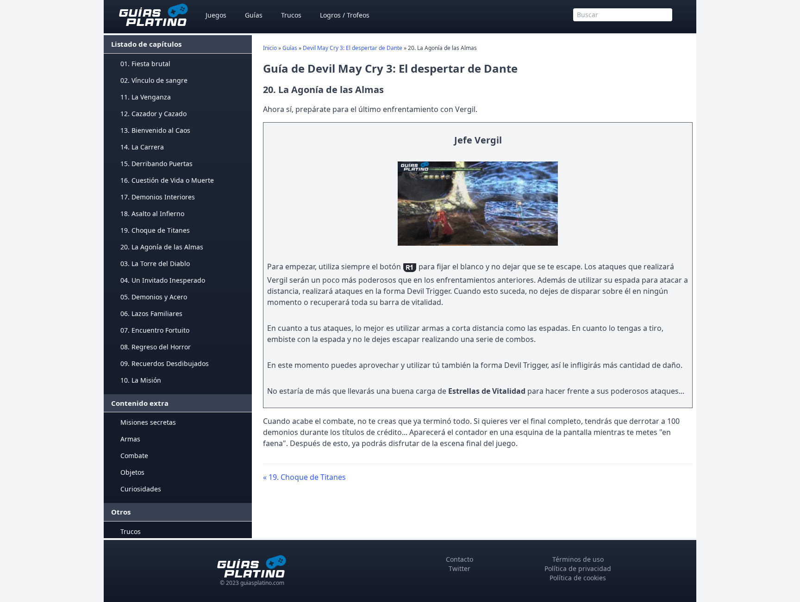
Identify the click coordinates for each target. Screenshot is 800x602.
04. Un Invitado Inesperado (162, 280)
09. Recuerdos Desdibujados (164, 363)
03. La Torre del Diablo (155, 263)
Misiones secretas (148, 422)
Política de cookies (578, 577)
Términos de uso (578, 559)
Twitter (459, 568)
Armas (130, 438)
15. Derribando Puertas (156, 163)
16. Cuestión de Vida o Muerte (167, 180)
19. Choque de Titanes (155, 230)
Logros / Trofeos (344, 15)
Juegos (216, 15)
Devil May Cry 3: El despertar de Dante (352, 48)
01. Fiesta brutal (145, 63)
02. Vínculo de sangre (154, 80)
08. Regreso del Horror (155, 346)
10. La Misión (140, 380)
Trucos (291, 15)
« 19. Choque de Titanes (304, 477)
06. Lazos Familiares (151, 313)
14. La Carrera (142, 147)
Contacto (459, 559)
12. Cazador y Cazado (153, 113)
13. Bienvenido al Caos (155, 130)
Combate (134, 455)
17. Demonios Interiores (157, 196)
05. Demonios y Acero (153, 296)
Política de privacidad (577, 568)
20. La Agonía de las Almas (161, 246)
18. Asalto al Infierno (152, 213)
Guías (253, 15)
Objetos (132, 472)
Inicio (270, 48)
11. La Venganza (145, 97)
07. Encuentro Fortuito (154, 330)
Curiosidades (140, 488)
